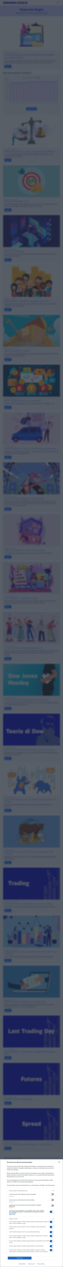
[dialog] (31, 1213)
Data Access (31, 1264)
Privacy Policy (40, 1264)
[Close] (59, 1162)
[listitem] (31, 1191)
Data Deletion (22, 1264)
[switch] (52, 1194)
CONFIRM (20, 1258)
